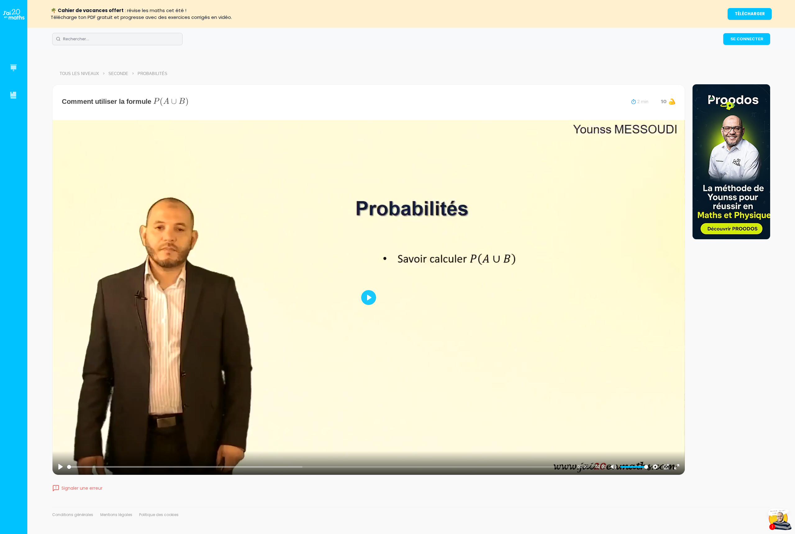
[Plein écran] (677, 467)
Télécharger (750, 14)
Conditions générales (72, 514)
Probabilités (152, 73)
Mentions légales (116, 514)
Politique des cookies (159, 514)
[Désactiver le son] (614, 467)
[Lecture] (61, 467)
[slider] (321, 467)
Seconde (118, 73)
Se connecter (746, 38)
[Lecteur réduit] (666, 467)
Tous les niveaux (79, 73)
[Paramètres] (655, 467)
